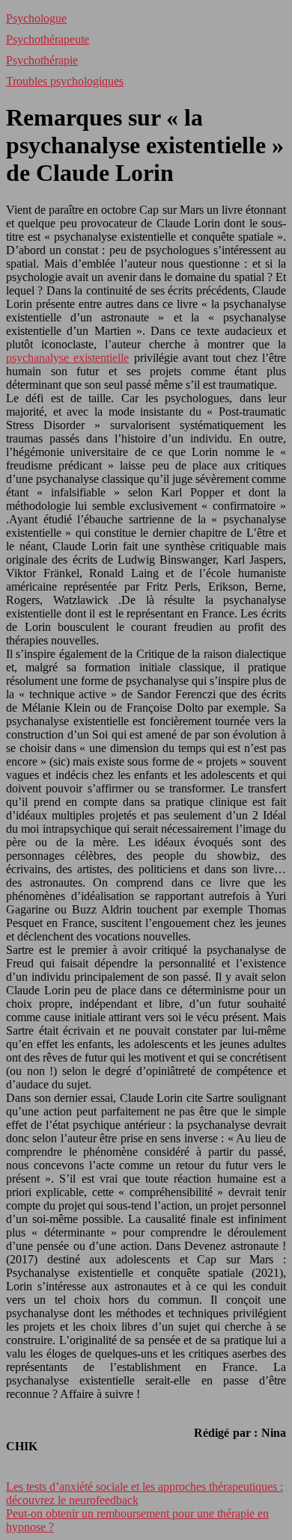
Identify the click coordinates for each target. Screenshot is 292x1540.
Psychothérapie (42, 60)
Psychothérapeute (47, 39)
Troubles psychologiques (65, 81)
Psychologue (36, 18)
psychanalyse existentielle (67, 357)
